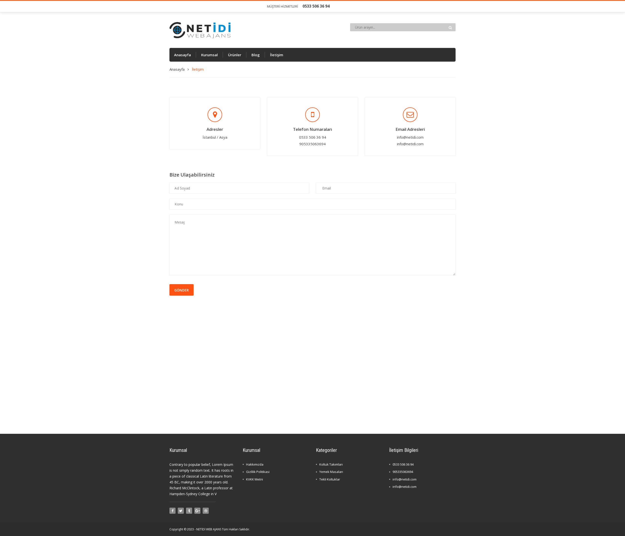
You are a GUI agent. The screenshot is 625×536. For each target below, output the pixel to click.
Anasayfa (182, 54)
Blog (255, 54)
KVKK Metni (254, 479)
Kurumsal (209, 54)
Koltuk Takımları (331, 464)
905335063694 (403, 471)
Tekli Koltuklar (329, 479)
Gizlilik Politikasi (258, 471)
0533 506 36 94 (403, 464)
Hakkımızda (254, 464)
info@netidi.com (410, 137)
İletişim (276, 54)
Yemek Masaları (331, 471)
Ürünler (234, 54)
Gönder (181, 290)
